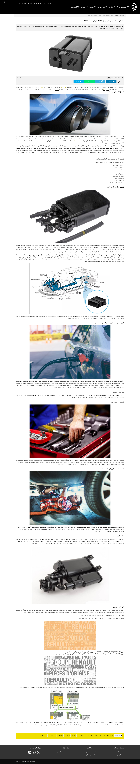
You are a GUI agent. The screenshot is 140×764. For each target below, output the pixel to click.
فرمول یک (74, 7)
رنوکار (112, 15)
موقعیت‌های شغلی (91, 755)
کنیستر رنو (67, 736)
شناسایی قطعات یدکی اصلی (94, 736)
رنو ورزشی (65, 755)
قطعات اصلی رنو (81, 736)
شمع (104, 89)
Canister (60, 736)
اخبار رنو (111, 7)
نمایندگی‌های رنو (32, 3)
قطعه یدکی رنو (43, 736)
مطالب (116, 15)
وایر (107, 89)
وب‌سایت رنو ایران (91, 751)
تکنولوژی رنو (101, 7)
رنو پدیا (91, 7)
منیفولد (57, 89)
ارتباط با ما (22, 3)
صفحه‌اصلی (122, 15)
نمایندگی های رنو (119, 755)
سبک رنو (83, 7)
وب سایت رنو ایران (45, 3)
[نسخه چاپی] (20, 78)
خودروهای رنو (122, 7)
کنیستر (73, 736)
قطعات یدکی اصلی (108, 736)
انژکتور (41, 87)
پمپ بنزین (63, 87)
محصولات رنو (52, 736)
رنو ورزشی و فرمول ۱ (62, 751)
